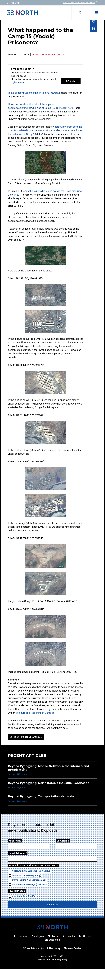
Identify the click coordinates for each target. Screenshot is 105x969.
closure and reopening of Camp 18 (36, 712)
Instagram (39, 936)
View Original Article (27, 736)
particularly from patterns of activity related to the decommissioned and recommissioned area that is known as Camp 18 (45, 130)
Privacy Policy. (61, 959)
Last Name (63, 840)
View (72, 80)
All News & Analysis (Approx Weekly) (31, 871)
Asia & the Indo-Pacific (23, 896)
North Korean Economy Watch (48, 54)
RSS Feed (86, 936)
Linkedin (70, 936)
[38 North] (52, 927)
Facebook (21, 936)
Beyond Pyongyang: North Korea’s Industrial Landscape (48, 783)
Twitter (55, 936)
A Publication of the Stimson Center (79, 3)
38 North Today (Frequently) (26, 875)
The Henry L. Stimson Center (65, 948)
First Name (15, 840)
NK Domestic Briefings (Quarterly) (29, 884)
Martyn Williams (17, 774)
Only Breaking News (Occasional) (29, 880)
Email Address (18, 853)
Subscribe (54, 939)
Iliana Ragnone (16, 787)
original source (17, 82)
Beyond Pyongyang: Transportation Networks (41, 796)
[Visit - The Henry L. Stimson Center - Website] (28, 3)
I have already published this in (33, 92)
